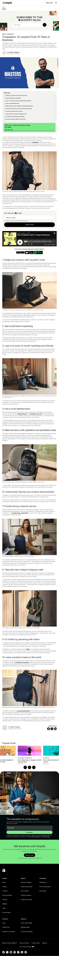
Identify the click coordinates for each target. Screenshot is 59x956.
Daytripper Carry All (36, 414)
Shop (3, 923)
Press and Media (7, 895)
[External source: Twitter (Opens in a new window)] (7, 952)
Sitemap (44, 943)
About (4, 882)
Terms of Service (24, 943)
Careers (4, 886)
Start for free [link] (29, 224)
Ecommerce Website (26, 931)
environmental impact (23, 711)
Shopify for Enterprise (8, 931)
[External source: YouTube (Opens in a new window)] (11, 952)
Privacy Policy (46, 836)
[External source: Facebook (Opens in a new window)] (3, 952)
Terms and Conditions (34, 836)
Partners (4, 899)
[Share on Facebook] (48, 728)
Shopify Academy (26, 895)
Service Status (6, 912)
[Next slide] (33, 767)
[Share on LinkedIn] (55, 728)
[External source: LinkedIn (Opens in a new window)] (22, 952)
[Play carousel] (29, 767)
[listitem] (29, 755)
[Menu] (56, 3)
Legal (3, 908)
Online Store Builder (26, 923)
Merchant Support (26, 882)
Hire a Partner (25, 891)
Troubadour (35, 142)
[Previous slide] (25, 767)
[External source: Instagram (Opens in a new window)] (14, 952)
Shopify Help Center (26, 886)
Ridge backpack (22, 414)
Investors (5, 891)
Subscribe (29, 832)
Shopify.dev (42, 882)
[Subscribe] (44, 25)
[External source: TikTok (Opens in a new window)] (18, 952)
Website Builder (25, 927)
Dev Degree (42, 891)
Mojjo (28, 649)
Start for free (49, 2)
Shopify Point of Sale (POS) (20, 513)
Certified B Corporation (22, 662)
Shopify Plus (6, 927)
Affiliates (4, 904)
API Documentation (45, 886)
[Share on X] (52, 728)
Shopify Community (26, 899)
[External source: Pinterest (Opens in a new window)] (25, 952)
